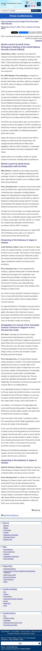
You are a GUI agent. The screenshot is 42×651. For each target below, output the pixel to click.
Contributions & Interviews (11, 556)
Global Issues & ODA (10, 575)
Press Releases (8, 549)
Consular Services (9, 613)
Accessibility (15, 631)
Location (6, 532)
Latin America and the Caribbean (13, 599)
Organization (7, 530)
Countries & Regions (10, 589)
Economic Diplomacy (10, 577)
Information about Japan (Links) (13, 623)
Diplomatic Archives (9, 537)
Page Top (36, 510)
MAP (20, 643)
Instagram (31, 5)
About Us (6, 523)
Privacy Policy (25, 631)
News (5, 547)
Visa (5, 616)
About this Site (8, 539)
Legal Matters (5, 631)
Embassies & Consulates (11, 535)
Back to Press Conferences (11, 515)
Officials (6, 528)
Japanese (32, 2)
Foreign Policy (8, 566)
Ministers (6, 525)
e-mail (33, 32)
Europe (6, 601)
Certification (7, 620)
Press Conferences (9, 552)
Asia (5, 592)
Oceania (6, 594)
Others (5, 582)
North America (8, 596)
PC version (27, 3)
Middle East (7, 603)
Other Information (9, 559)
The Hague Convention (10, 625)
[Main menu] (39, 4)
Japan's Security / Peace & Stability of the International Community (19, 571)
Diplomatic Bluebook (10, 569)
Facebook (29, 5)
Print (39, 32)
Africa (5, 605)
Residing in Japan (9, 618)
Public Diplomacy (9, 579)
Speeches (6, 554)
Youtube (34, 5)
